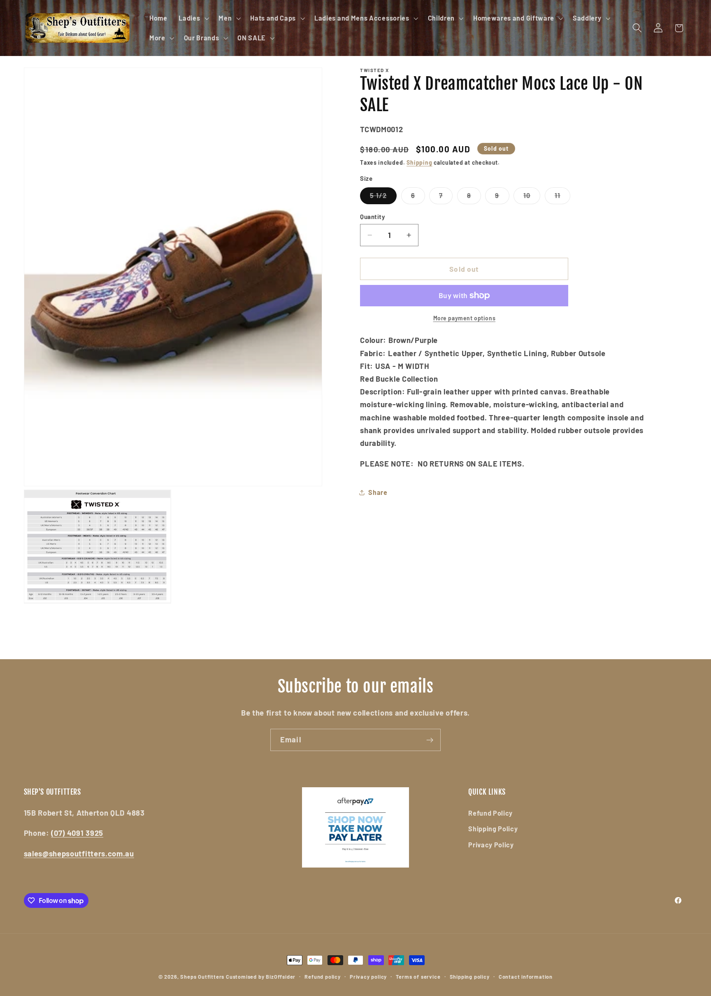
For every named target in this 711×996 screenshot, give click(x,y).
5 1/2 (383, 197)
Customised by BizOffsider (260, 976)
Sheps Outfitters (202, 976)
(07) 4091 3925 (77, 832)
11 (562, 197)
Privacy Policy (491, 845)
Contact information (526, 976)
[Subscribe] (429, 740)
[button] (193, 18)
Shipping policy (470, 976)
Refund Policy (490, 813)
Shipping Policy (493, 829)
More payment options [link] (464, 318)
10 (531, 197)
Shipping (419, 162)
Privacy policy (368, 976)
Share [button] (377, 492)
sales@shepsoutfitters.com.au (79, 853)
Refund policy (322, 976)
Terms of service (418, 976)
